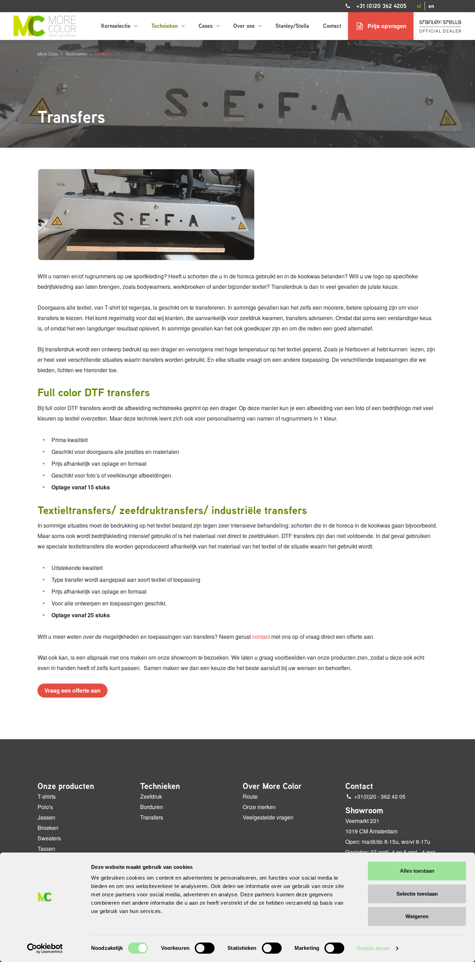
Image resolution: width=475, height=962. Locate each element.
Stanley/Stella (292, 26)
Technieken (165, 26)
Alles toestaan (417, 871)
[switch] (205, 948)
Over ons (244, 26)
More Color (48, 54)
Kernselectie (116, 26)
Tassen (46, 849)
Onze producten (66, 786)
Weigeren (416, 916)
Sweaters (49, 838)
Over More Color (272, 786)
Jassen (46, 817)
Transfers (151, 817)
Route (250, 796)
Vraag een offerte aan (72, 690)
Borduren (151, 807)
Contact (332, 26)
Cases (206, 26)
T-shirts (47, 796)
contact (261, 637)
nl (419, 6)
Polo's (45, 807)
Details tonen (373, 948)
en (431, 6)
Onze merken (259, 807)
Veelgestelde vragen (268, 817)
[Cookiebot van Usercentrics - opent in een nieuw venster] (45, 948)
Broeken (48, 828)
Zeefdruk (151, 796)
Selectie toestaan (417, 894)
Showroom (364, 810)
